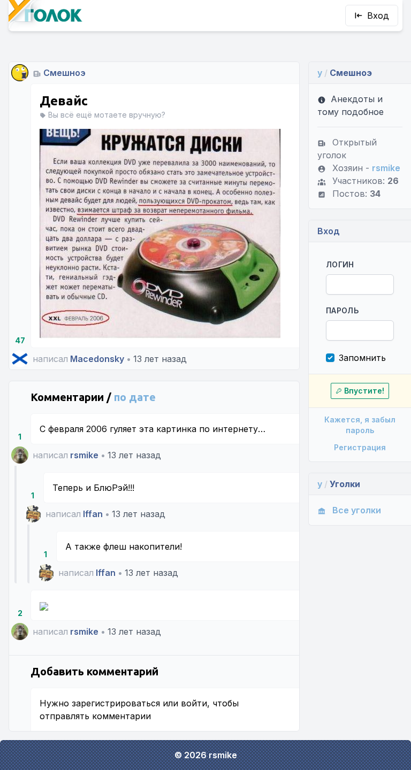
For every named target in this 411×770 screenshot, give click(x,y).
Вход (378, 15)
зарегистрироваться (116, 703)
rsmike (84, 455)
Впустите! (364, 390)
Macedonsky (97, 358)
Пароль (342, 310)
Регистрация (360, 447)
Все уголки (356, 510)
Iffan (93, 514)
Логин (340, 264)
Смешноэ (64, 72)
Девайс (64, 101)
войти (194, 703)
